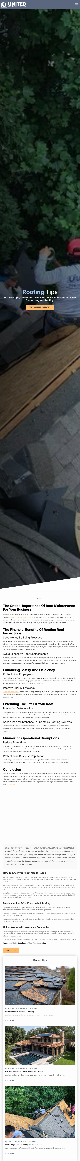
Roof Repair (24, 1008)
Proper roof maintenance (11, 692)
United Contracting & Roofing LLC (23, 617)
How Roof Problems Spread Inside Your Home (23, 1072)
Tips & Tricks (33, 1008)
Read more (9, 1021)
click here (12, 784)
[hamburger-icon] (76, 4)
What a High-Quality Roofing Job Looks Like (23, 1145)
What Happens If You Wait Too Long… (20, 1011)
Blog (17, 1008)
